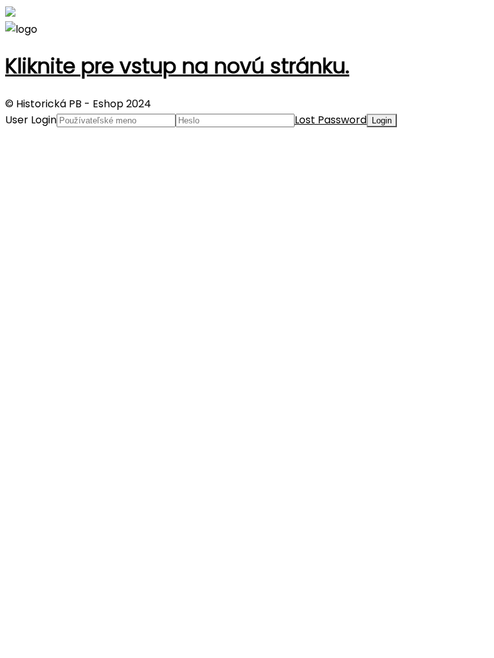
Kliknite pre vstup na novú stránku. (177, 65)
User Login (31, 119)
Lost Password (331, 119)
